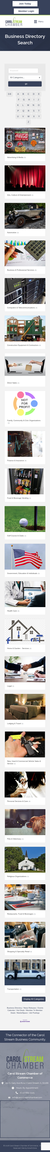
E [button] (39, 94)
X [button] (34, 116)
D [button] (33, 94)
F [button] (18, 100)
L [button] (23, 105)
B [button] (23, 94)
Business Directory (14, 1008)
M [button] (28, 105)
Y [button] (39, 116)
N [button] (33, 105)
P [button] (18, 111)
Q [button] (23, 111)
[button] (34, 999)
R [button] (28, 111)
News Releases (30, 1008)
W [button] (28, 116)
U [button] (18, 116)
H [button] (29, 100)
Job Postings (34, 1013)
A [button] (18, 94)
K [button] (18, 105)
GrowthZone (32, 1148)
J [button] (38, 100)
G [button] (24, 100)
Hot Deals (20, 1010)
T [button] (38, 111)
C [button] (28, 94)
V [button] (23, 116)
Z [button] (28, 122)
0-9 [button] (9, 94)
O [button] (38, 105)
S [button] (33, 111)
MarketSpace (22, 1013)
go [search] (26, 84)
